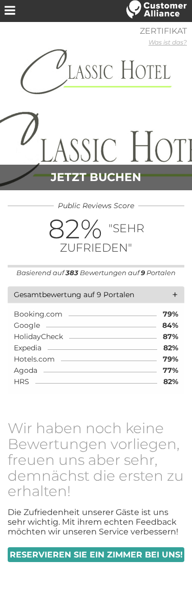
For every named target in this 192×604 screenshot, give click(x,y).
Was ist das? (167, 42)
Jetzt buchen (96, 177)
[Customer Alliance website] (156, 10)
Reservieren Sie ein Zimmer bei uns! (96, 555)
